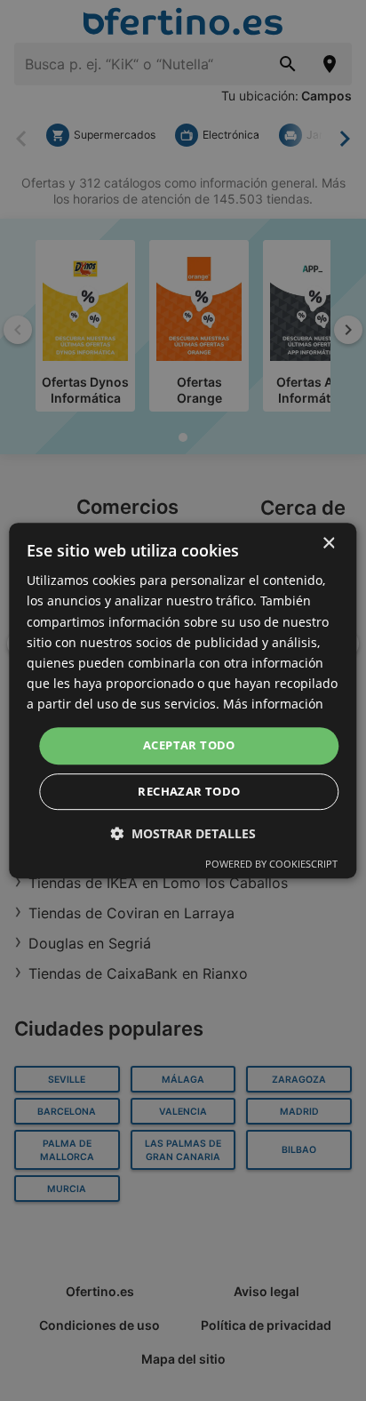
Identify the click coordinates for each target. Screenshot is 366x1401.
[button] (183, 833)
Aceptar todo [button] (189, 745)
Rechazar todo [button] (189, 791)
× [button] (328, 543)
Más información (273, 703)
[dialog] (182, 700)
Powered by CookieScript (271, 863)
